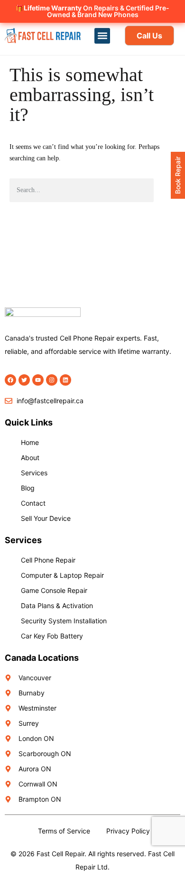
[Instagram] (51, 380)
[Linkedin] (65, 380)
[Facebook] (10, 380)
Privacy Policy (128, 831)
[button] (102, 36)
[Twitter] (24, 380)
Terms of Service (64, 831)
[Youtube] (38, 380)
